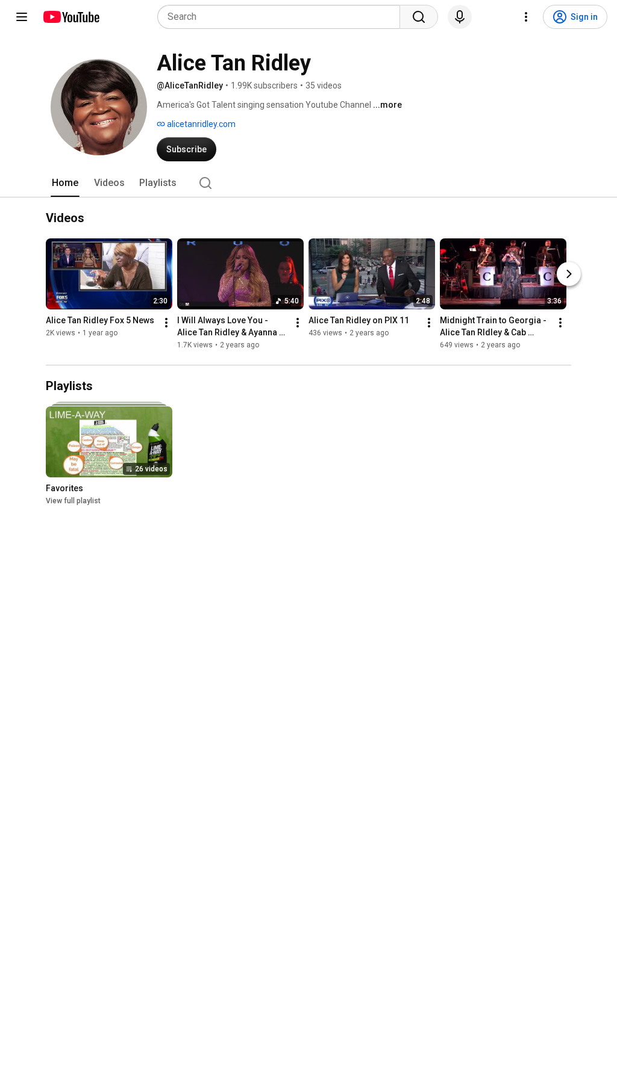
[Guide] (21, 17)
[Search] (418, 17)
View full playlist (73, 501)
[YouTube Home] (71, 17)
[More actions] (166, 323)
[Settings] (526, 17)
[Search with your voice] (460, 17)
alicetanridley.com (200, 124)
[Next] (569, 274)
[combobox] (282, 17)
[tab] (65, 183)
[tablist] (308, 183)
